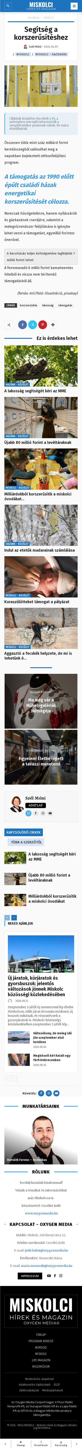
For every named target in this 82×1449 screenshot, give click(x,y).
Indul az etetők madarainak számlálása (39, 550)
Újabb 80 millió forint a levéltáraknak (37, 442)
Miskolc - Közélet (17, 487)
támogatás (65, 305)
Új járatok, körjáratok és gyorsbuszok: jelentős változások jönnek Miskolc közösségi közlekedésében (36, 986)
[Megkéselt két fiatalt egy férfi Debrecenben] (19, 1060)
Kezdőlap (33, 18)
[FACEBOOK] (54, 1275)
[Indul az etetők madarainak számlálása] (41, 525)
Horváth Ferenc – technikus (27, 1160)
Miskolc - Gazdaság (51, 54)
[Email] (28, 813)
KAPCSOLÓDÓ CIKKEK (24, 832)
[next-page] (14, 917)
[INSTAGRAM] (60, 1275)
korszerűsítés (28, 305)
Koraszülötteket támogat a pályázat (36, 601)
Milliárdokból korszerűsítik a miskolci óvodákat (52, 899)
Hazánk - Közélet (17, 384)
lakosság (48, 305)
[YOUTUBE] (48, 1275)
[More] (53, 324)
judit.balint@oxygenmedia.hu (46, 1250)
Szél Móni (35, 798)
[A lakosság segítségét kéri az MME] (41, 366)
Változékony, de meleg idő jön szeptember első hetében (52, 1037)
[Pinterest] (42, 324)
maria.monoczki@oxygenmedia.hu (46, 1266)
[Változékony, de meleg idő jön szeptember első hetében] (19, 1037)
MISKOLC (49, 18)
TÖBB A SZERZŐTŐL (26, 842)
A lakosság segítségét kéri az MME (35, 391)
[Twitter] (32, 324)
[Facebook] (22, 324)
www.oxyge (33, 1213)
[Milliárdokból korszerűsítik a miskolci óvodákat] (41, 469)
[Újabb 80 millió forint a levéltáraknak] (41, 417)
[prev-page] (7, 917)
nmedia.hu (50, 1213)
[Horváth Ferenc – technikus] (41, 1139)
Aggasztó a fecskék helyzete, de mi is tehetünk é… (38, 656)
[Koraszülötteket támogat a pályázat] (41, 576)
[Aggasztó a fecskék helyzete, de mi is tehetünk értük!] (41, 628)
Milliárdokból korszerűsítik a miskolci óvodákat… (38, 496)
